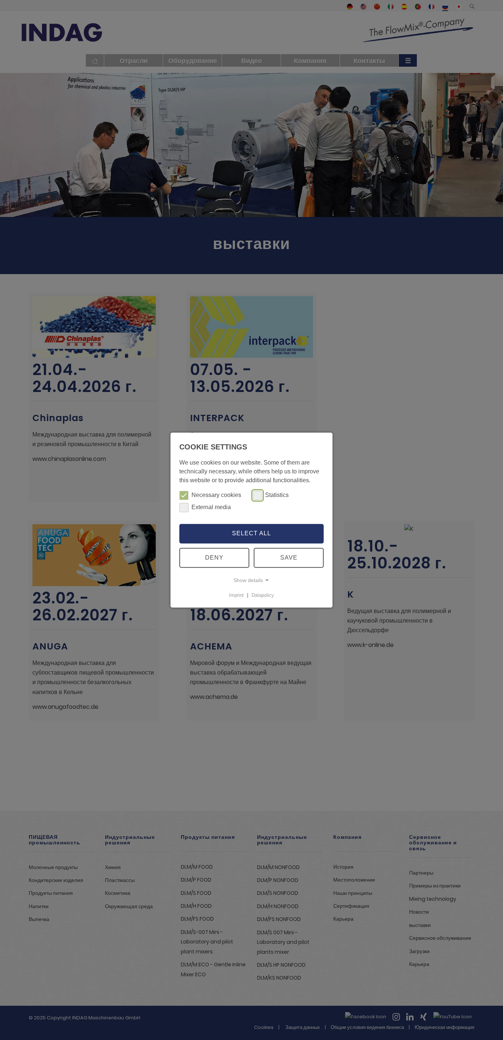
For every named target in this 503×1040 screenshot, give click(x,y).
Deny (214, 557)
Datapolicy (263, 595)
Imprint (236, 595)
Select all (251, 533)
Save (289, 557)
